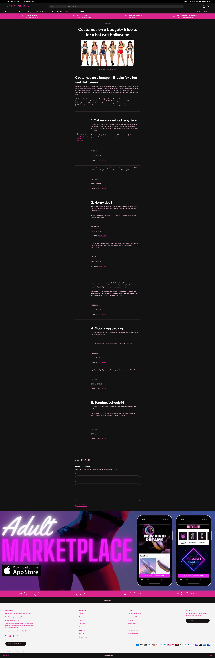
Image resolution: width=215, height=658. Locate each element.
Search (81, 613)
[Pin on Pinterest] (89, 460)
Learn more (22, 1)
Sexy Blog (82, 624)
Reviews (199, 12)
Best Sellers (14, 12)
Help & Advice (81, 12)
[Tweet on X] (82, 460)
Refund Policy (132, 624)
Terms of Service (133, 630)
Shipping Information (134, 613)
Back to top (107, 600)
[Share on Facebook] (85, 460)
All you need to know (135, 595)
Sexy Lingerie (32, 12)
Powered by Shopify (22, 652)
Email (76, 482)
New (74, 12)
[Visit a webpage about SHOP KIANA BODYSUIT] (82, 133)
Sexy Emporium (13, 652)
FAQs (80, 620)
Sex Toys (21, 12)
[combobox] (116, 6)
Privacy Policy (132, 627)
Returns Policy (132, 620)
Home (7, 12)
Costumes (107, 24)
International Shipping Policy (136, 617)
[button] (208, 6)
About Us (82, 630)
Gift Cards (207, 12)
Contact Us (82, 617)
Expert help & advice (82, 595)
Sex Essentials (44, 12)
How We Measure (133, 634)
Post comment (82, 504)
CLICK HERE (102, 160)
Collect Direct (83, 637)
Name (77, 474)
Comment (78, 490)
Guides (81, 627)
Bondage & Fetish (57, 12)
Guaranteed (184, 595)
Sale (185, 1)
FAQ (190, 1)
